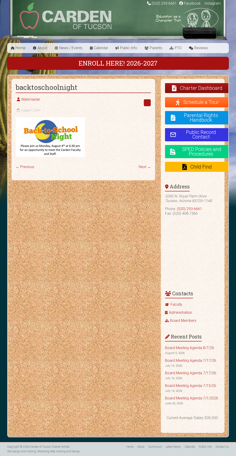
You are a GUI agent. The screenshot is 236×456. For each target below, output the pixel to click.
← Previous (25, 167)
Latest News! (173, 446)
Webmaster (30, 99)
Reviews (201, 48)
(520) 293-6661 (164, 3)
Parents (156, 48)
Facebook (192, 3)
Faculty (176, 304)
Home (21, 48)
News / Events (71, 48)
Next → (145, 167)
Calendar (101, 48)
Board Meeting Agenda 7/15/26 (190, 386)
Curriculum (155, 446)
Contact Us (222, 446)
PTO (178, 48)
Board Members (183, 320)
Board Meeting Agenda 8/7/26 (189, 348)
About (42, 48)
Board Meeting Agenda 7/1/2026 (191, 398)
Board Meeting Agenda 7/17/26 (190, 360)
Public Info (128, 48)
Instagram (212, 3)
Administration (180, 312)
